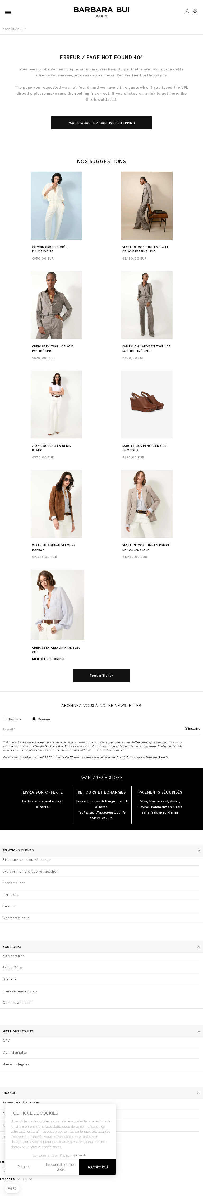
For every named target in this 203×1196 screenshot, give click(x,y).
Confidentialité (15, 1052)
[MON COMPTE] (187, 12)
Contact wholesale (18, 1003)
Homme (15, 719)
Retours (9, 906)
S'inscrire (192, 728)
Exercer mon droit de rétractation (30, 871)
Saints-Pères (13, 968)
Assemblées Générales (21, 1102)
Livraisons (11, 895)
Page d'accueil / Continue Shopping (101, 123)
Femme (44, 719)
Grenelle (10, 979)
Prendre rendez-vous (20, 991)
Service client (14, 883)
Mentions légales (16, 1064)
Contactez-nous (16, 918)
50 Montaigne (14, 956)
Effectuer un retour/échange (26, 860)
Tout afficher (102, 675)
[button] (8, 12)
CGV (6, 1041)
